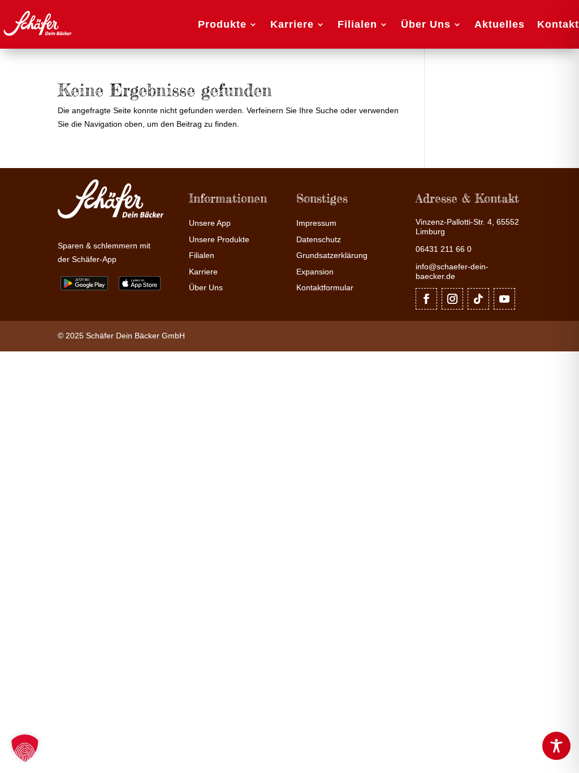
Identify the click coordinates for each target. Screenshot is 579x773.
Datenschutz (318, 239)
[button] (25, 748)
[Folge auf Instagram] (452, 299)
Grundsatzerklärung (332, 255)
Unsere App (210, 223)
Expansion (315, 272)
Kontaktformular (324, 288)
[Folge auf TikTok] (478, 299)
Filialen (357, 24)
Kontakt (558, 24)
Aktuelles (499, 24)
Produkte (222, 24)
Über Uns (426, 24)
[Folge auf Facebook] (426, 299)
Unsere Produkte (219, 239)
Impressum (316, 223)
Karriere (292, 24)
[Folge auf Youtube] (504, 299)
